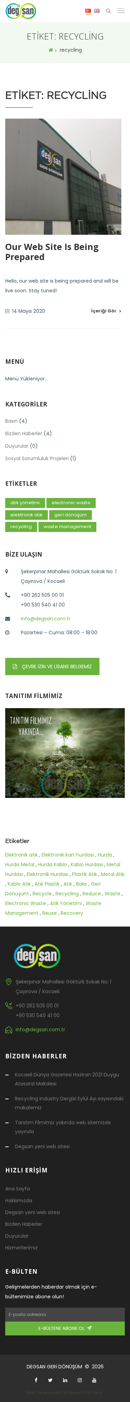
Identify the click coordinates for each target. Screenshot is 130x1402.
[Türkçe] (88, 12)
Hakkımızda (18, 1200)
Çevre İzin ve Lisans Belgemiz (56, 666)
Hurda (105, 854)
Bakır (81, 883)
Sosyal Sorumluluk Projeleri (37, 458)
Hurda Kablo (52, 864)
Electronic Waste (25, 903)
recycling (21, 526)
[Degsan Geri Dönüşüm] (20, 11)
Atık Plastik (47, 883)
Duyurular (16, 445)
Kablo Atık (19, 883)
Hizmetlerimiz (21, 1247)
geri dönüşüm (70, 514)
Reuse (49, 913)
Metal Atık (112, 874)
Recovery (72, 913)
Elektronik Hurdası (47, 874)
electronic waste (71, 502)
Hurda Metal (19, 864)
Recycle (42, 893)
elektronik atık (26, 514)
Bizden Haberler (23, 433)
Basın (11, 421)
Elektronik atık (21, 854)
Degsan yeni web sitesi (42, 1146)
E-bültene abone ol (62, 1328)
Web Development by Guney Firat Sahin (65, 1392)
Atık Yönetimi (66, 903)
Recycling (67, 893)
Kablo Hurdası (87, 864)
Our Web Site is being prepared (52, 252)
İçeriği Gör (103, 311)
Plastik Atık (84, 874)
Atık (67, 883)
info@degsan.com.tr (45, 618)
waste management (67, 526)
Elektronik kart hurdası (68, 854)
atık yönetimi (25, 502)
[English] (96, 10)
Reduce (92, 893)
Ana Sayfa (17, 1188)
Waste (112, 893)
